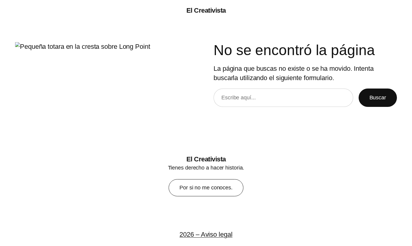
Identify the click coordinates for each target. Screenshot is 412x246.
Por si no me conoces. (206, 188)
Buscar (377, 98)
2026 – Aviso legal (205, 234)
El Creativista (206, 10)
